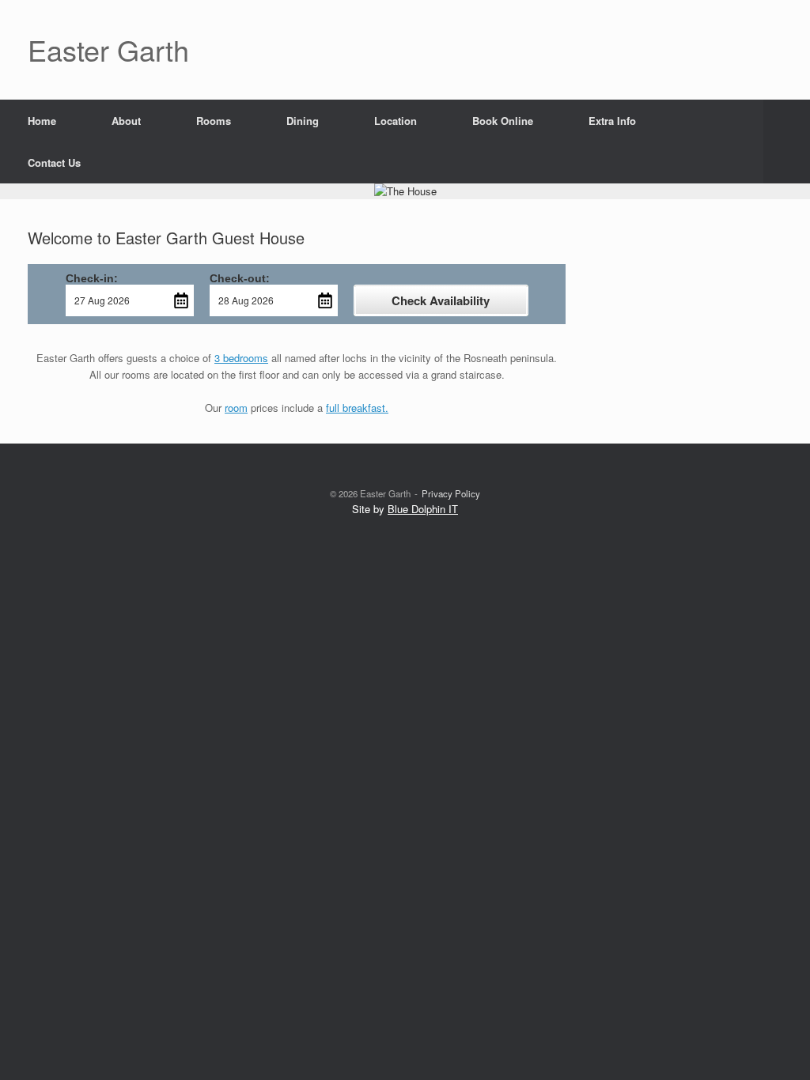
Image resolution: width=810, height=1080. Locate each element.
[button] (786, 141)
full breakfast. (357, 407)
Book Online (502, 120)
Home (42, 120)
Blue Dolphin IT (423, 508)
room (236, 407)
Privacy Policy (451, 493)
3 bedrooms (241, 357)
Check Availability (441, 300)
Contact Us (54, 162)
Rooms (213, 120)
